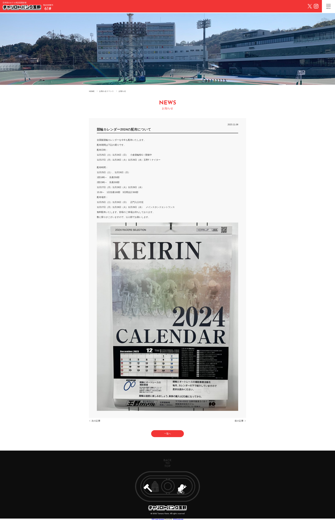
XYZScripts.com (178, 519)
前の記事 (239, 421)
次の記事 (95, 421)
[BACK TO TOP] (167, 486)
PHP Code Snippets (158, 519)
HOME (91, 91)
